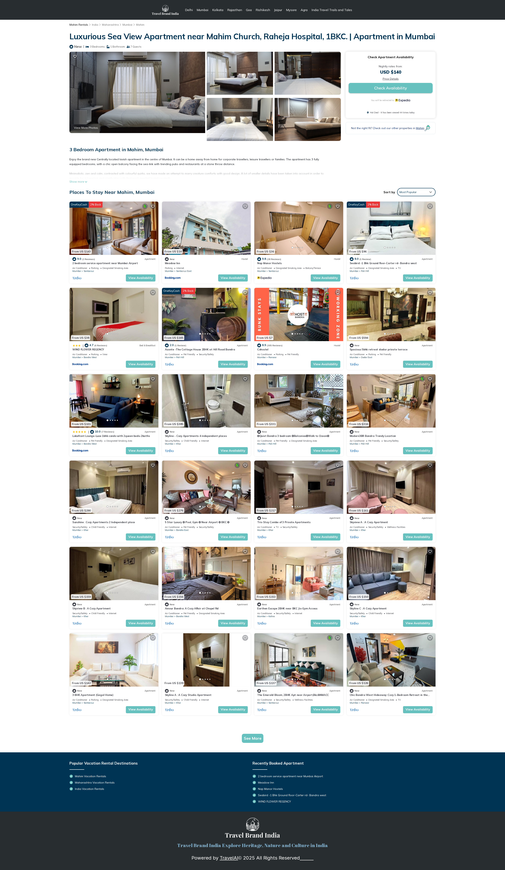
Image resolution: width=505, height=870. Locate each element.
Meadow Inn (172, 263)
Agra (304, 10)
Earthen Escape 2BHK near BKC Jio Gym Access (287, 608)
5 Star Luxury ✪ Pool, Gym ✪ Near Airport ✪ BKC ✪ (197, 522)
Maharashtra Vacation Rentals (95, 782)
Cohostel (262, 349)
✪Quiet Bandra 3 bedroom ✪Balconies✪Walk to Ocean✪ (293, 435)
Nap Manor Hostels (269, 263)
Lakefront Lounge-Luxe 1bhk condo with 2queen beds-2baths (111, 435)
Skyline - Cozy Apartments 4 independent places (196, 435)
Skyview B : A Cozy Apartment (91, 608)
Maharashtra (110, 24)
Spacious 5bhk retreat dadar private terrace (379, 349)
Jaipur (278, 10)
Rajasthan (234, 10)
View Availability (140, 278)
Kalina (271, 616)
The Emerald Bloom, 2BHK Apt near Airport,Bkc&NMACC (293, 694)
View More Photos (86, 128)
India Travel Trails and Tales (331, 10)
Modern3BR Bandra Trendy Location (373, 435)
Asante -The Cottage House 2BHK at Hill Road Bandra (200, 349)
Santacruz (89, 271)
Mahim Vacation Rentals (90, 776)
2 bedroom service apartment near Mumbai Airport (105, 263)
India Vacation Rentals (89, 789)
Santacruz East (184, 271)
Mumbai (202, 10)
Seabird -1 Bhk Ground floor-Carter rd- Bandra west (383, 263)
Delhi (189, 10)
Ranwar (272, 357)
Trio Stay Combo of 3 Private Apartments (283, 522)
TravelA (228, 858)
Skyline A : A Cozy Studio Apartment (188, 694)
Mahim (140, 24)
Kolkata (217, 10)
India (95, 24)
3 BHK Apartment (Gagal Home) (92, 694)
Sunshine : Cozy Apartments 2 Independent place (103, 522)
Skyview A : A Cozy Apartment (369, 522)
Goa (249, 10)
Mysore (291, 10)
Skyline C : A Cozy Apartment (368, 608)
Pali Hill (365, 271)
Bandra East (182, 530)
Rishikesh (263, 10)
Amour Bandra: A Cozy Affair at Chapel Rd (192, 608)
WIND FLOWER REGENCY (88, 349)
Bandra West (90, 357)
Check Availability (390, 87)
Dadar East (366, 357)
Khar (178, 443)
